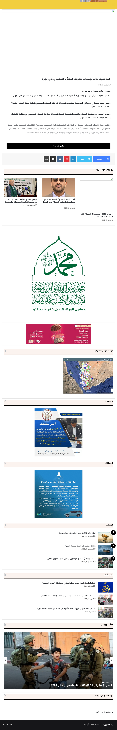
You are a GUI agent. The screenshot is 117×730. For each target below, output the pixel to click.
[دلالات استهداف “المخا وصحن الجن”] (105, 550)
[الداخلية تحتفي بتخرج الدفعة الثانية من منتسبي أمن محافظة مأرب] (105, 612)
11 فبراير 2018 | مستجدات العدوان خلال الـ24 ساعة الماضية (96, 216)
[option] (58, 660)
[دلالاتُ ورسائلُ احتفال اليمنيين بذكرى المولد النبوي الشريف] (105, 562)
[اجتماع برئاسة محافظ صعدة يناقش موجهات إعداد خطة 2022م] (105, 600)
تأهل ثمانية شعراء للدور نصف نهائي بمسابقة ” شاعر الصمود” (68, 583)
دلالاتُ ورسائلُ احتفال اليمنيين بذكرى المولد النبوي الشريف (70, 558)
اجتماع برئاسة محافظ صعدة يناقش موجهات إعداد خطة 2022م (68, 596)
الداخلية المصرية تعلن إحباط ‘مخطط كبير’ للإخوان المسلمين (78, 685)
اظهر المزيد (59, 146)
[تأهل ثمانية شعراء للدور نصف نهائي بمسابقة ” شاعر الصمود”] (105, 587)
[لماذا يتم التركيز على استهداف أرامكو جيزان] (105, 537)
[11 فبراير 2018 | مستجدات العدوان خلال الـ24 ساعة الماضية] (96, 194)
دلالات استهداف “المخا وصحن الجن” (80, 546)
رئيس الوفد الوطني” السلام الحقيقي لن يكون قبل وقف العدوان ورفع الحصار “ (59, 202)
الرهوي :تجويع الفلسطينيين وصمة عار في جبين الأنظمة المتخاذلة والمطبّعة (21, 201)
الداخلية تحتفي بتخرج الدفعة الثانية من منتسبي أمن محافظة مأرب (66, 608)
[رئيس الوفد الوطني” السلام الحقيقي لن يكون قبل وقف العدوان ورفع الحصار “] (58, 187)
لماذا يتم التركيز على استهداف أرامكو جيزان (76, 533)
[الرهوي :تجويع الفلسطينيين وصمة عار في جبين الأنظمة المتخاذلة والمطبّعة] (20, 187)
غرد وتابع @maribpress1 (104, 712)
